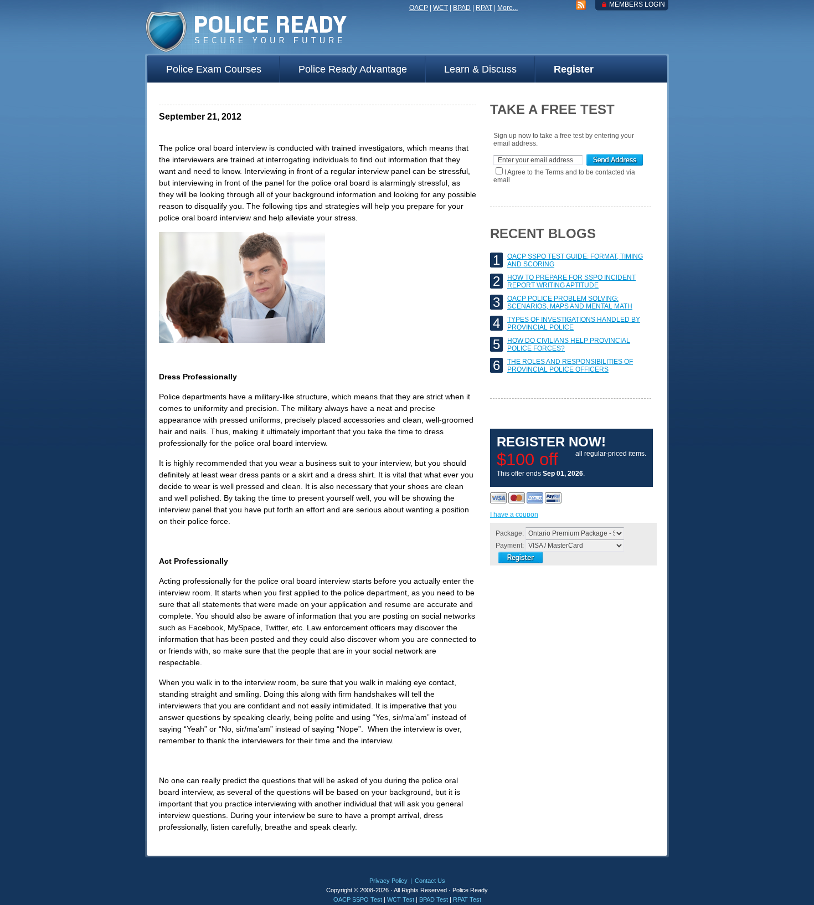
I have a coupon (514, 514)
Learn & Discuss (480, 69)
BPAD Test (433, 899)
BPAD (462, 8)
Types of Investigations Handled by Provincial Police (573, 323)
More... (507, 8)
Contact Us (430, 880)
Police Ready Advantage (352, 69)
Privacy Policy (388, 880)
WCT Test (400, 899)
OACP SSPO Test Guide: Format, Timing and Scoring (575, 260)
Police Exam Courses (213, 69)
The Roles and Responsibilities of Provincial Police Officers (570, 365)
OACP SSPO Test (357, 899)
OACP (418, 8)
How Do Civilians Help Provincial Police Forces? (568, 344)
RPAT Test (467, 899)
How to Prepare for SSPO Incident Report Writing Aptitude (571, 281)
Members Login (637, 4)
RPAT (484, 8)
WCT (440, 8)
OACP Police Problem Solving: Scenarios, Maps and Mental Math (569, 302)
